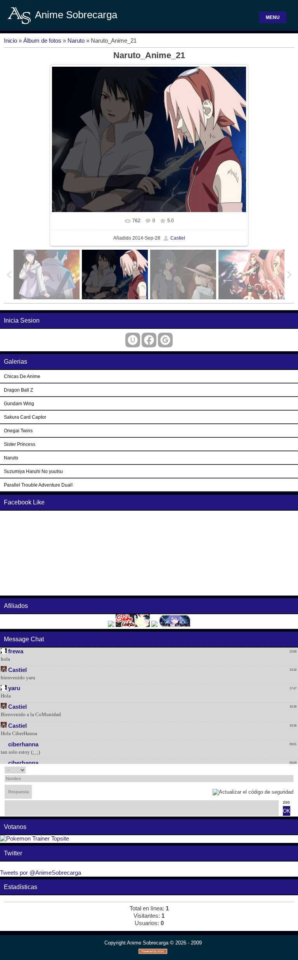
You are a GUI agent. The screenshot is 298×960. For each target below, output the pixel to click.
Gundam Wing (19, 403)
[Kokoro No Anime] (111, 625)
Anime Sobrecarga (76, 15)
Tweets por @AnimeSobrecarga (40, 873)
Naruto (76, 41)
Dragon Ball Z (18, 389)
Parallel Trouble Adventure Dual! (38, 484)
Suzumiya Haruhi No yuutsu (33, 471)
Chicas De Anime (22, 376)
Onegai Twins (18, 430)
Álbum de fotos (42, 41)
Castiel (177, 238)
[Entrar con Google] (165, 340)
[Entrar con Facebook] (149, 340)
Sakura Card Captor (25, 417)
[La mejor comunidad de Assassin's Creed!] (154, 625)
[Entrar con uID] (132, 340)
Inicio (10, 41)
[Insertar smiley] (290, 770)
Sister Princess (19, 444)
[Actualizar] (282, 770)
